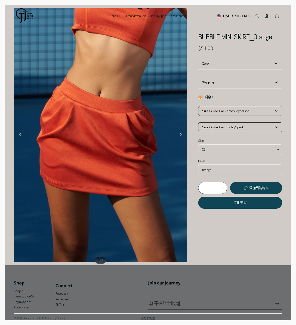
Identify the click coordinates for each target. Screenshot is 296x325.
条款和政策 (148, 318)
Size (201, 141)
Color (201, 161)
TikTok (60, 305)
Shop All (19, 291)
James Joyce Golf (33, 318)
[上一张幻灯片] (19, 135)
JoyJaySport (22, 302)
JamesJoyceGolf (25, 296)
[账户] (267, 16)
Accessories (22, 307)
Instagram (62, 299)
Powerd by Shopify (55, 318)
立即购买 (240, 202)
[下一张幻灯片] (182, 135)
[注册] (277, 303)
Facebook (62, 293)
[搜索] (257, 16)
